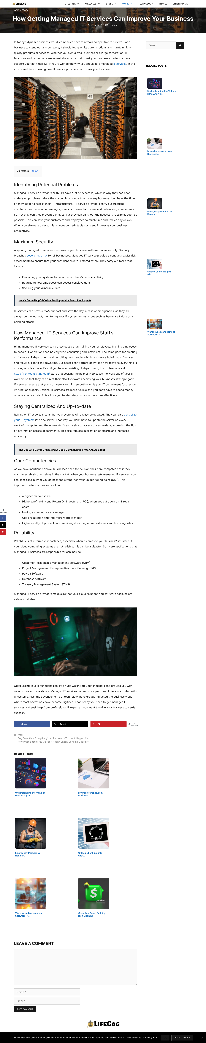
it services (119, 63)
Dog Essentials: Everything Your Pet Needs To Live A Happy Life (53, 738)
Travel (163, 3)
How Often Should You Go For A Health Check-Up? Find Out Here (53, 741)
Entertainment (181, 3)
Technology (145, 3)
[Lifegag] (19, 4)
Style (109, 3)
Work (125, 3)
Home (16, 9)
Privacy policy (182, 1037)
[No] (202, 1037)
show (35, 171)
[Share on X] (3, 525)
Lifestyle (70, 3)
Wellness (90, 3)
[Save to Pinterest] (3, 532)
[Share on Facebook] (3, 518)
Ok (165, 1037)
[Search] (180, 45)
